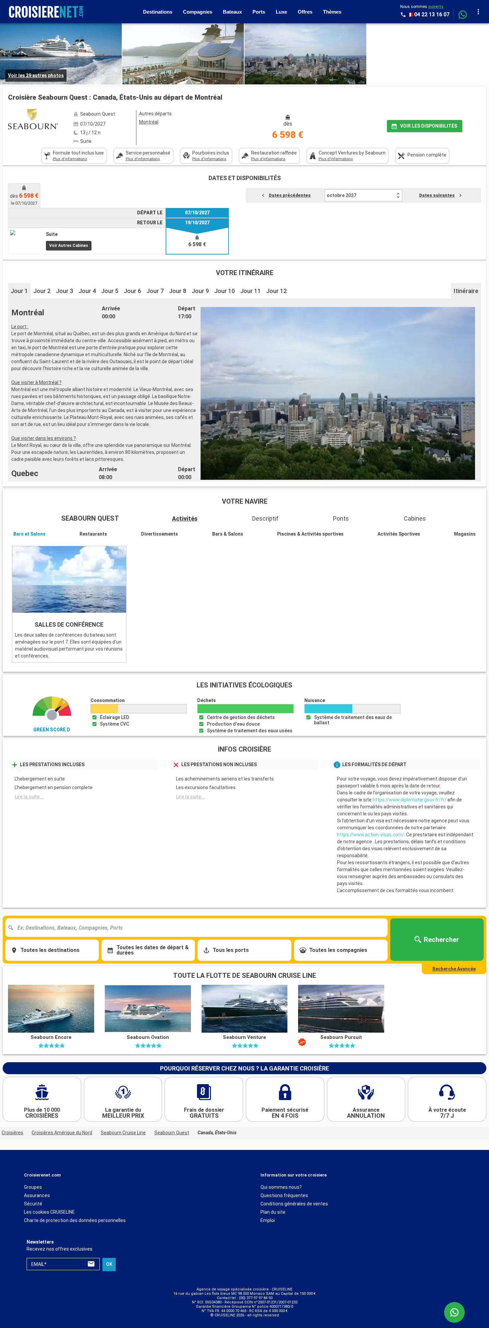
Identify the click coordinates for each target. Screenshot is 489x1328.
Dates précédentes (290, 195)
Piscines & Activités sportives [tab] (310, 534)
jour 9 (200, 290)
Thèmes (332, 12)
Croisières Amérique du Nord (62, 1132)
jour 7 (155, 290)
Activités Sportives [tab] (399, 534)
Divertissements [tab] (159, 534)
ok (109, 1264)
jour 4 (87, 290)
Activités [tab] (185, 518)
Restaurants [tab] (93, 534)
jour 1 (19, 290)
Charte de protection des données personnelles (75, 1220)
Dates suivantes (437, 195)
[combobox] (199, 927)
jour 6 (132, 290)
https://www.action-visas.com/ (370, 834)
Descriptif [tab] (265, 518)
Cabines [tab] (415, 518)
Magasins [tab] (465, 534)
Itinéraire (466, 290)
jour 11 (250, 290)
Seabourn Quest (171, 1132)
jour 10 (224, 290)
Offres (305, 12)
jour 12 (276, 290)
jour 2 (42, 290)
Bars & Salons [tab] (227, 534)
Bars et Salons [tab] (29, 534)
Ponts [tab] (341, 518)
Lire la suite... (29, 796)
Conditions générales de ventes (294, 1203)
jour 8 (177, 290)
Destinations (157, 12)
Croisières (12, 1132)
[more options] (478, 11)
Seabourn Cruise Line (123, 1132)
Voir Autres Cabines (68, 245)
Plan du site (272, 1212)
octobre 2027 (341, 195)
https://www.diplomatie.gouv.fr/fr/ (409, 799)
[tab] (74, 156)
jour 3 (64, 290)
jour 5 (109, 290)
